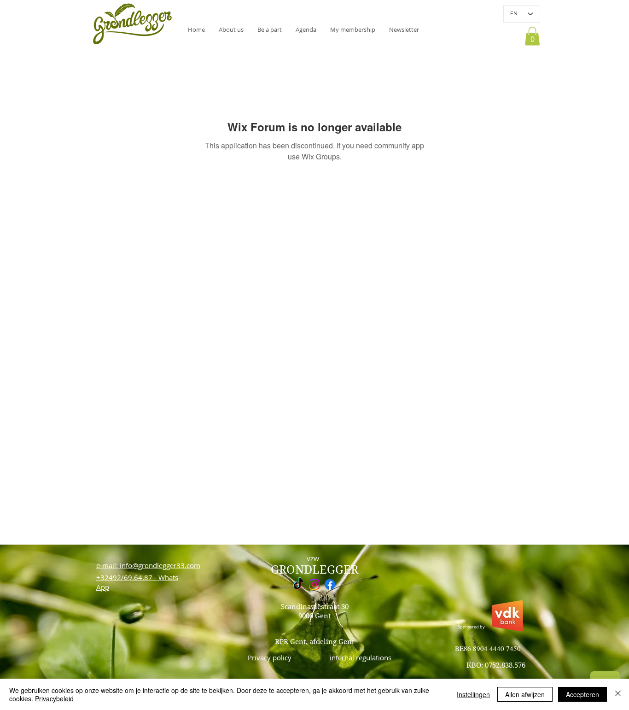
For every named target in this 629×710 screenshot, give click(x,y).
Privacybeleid (54, 698)
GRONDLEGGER (314, 569)
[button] (404, 29)
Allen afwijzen (525, 694)
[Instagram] (314, 584)
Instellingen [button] (473, 694)
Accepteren (582, 694)
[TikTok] (298, 584)
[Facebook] (330, 584)
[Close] (617, 694)
